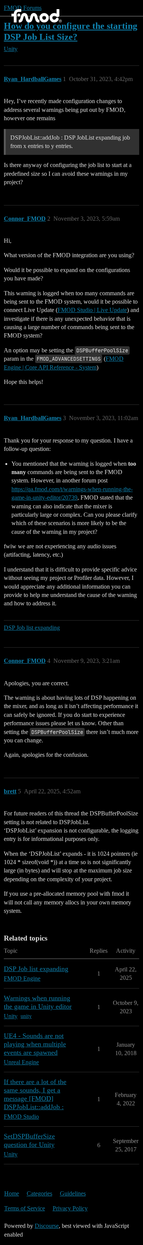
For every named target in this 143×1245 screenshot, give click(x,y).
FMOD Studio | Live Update (92, 310)
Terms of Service (24, 1208)
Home (11, 1193)
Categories (39, 1193)
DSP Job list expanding (32, 627)
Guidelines (73, 1193)
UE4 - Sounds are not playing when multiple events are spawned (35, 1044)
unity (26, 1016)
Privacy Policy (70, 1208)
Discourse (47, 1226)
